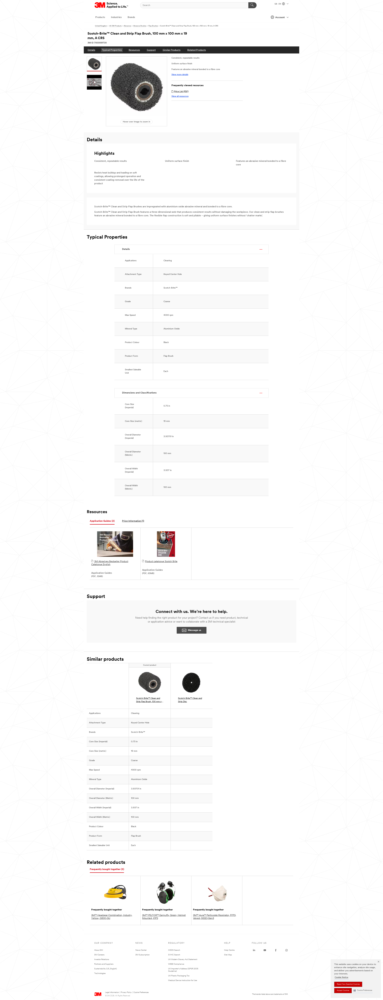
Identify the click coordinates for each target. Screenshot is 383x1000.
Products (100, 17)
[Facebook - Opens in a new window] (275, 950)
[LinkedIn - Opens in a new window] (254, 950)
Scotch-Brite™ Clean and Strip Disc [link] (190, 700)
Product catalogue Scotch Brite (161, 561)
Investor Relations (101, 959)
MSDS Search (174, 950)
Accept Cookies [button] (343, 990)
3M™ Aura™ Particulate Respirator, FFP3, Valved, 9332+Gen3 (214, 917)
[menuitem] (91, 50)
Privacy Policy (126, 992)
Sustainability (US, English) (105, 969)
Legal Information (112, 992)
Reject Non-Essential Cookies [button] (348, 984)
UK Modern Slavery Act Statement (182, 959)
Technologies (100, 973)
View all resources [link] (180, 96)
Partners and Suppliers (103, 964)
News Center (141, 950)
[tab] (102, 521)
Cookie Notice (341, 977)
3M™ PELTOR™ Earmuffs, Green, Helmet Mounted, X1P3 (164, 917)
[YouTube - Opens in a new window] (265, 950)
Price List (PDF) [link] (181, 91)
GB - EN (278, 4)
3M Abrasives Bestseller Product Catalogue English (109, 563)
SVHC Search (174, 955)
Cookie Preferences (141, 992)
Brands (131, 17)
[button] (363, 990)
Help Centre (229, 950)
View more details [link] (179, 75)
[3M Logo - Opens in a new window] (112, 5)
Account (280, 17)
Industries (116, 17)
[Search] (252, 5)
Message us (194, 630)
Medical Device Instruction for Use (182, 980)
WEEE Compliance (176, 964)
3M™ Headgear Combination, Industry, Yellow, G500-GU (111, 917)
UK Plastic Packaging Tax (179, 976)
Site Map (228, 955)
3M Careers (99, 955)
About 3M (98, 950)
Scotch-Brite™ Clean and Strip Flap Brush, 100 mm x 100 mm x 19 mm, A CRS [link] (148, 700)
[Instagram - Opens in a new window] (286, 950)
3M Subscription (142, 955)
